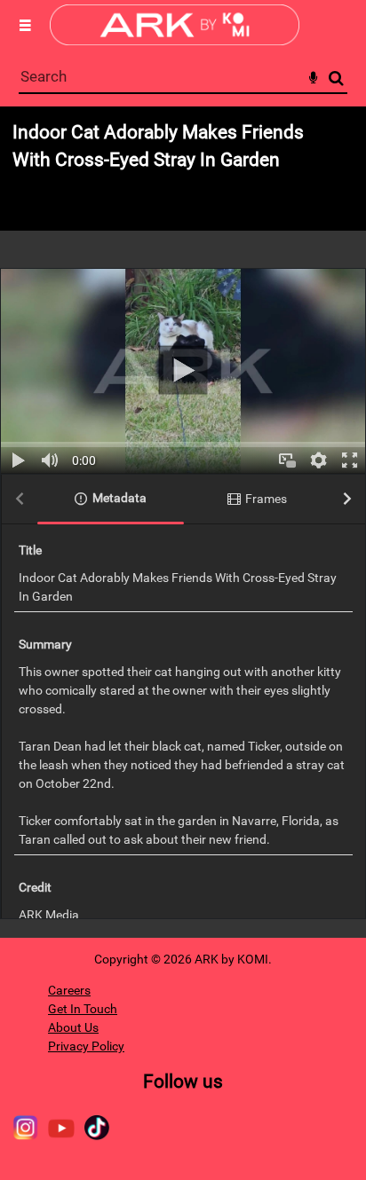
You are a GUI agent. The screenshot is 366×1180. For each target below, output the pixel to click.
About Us (73, 1027)
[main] (183, 522)
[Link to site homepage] (174, 40)
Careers (69, 990)
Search (336, 78)
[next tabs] (347, 500)
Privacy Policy (86, 1046)
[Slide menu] (25, 25)
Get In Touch (82, 1009)
